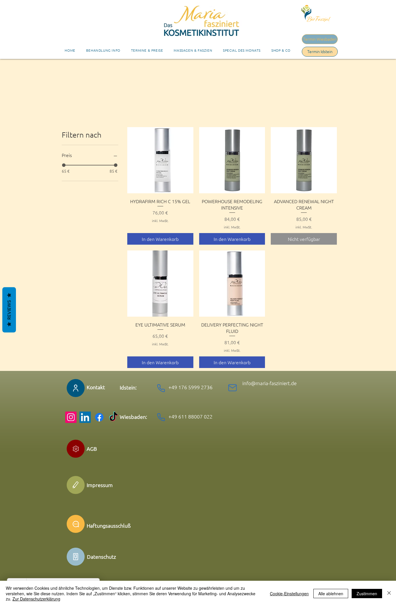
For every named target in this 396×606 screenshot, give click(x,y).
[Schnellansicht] (160, 160)
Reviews (9, 310)
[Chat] (76, 524)
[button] (147, 50)
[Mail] (232, 388)
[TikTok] (113, 417)
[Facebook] (99, 417)
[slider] (63, 165)
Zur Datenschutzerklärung (36, 599)
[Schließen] (389, 593)
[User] (76, 388)
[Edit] (76, 449)
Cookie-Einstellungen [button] (289, 593)
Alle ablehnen (330, 593)
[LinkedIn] (85, 417)
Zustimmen (367, 593)
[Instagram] (71, 417)
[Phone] (161, 388)
